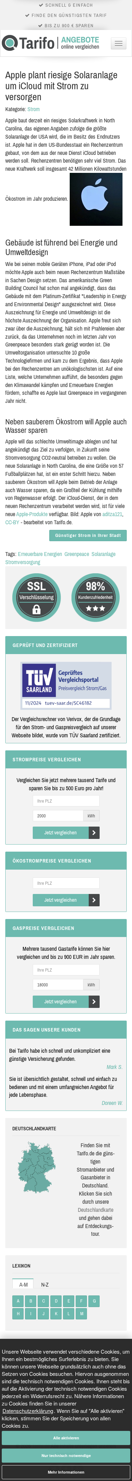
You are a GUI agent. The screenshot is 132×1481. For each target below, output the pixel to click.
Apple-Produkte (32, 514)
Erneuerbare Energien (40, 554)
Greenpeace (76, 554)
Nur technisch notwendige (66, 1455)
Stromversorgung (22, 562)
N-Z (45, 1284)
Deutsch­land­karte (95, 1210)
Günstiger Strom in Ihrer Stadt (88, 535)
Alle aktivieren (66, 1437)
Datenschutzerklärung (27, 1410)
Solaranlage (103, 554)
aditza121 (112, 514)
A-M (23, 1284)
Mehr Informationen (66, 1472)
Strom (33, 109)
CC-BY (12, 522)
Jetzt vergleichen (60, 832)
